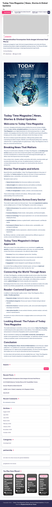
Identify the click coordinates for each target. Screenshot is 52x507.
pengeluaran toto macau (9, 463)
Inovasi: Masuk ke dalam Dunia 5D (12, 11)
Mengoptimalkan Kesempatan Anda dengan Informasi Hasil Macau (21, 378)
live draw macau (13, 457)
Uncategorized (7, 36)
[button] (8, 51)
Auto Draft (6, 393)
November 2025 (7, 429)
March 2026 (6, 420)
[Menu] (4, 9)
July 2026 (5, 414)
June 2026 (6, 417)
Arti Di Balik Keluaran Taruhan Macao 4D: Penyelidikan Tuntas (20, 382)
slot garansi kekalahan (23, 457)
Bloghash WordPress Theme (28, 504)
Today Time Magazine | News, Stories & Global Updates (25, 4)
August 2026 (6, 411)
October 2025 (7, 432)
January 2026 (7, 426)
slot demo (5, 457)
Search (6, 365)
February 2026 (7, 423)
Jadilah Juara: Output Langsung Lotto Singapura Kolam (34, 11)
